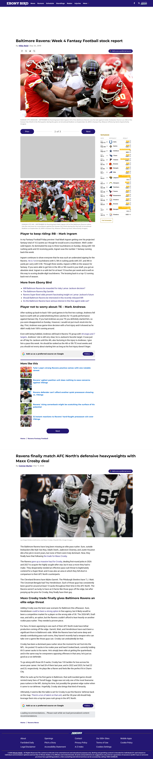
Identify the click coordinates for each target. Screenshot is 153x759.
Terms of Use (102, 742)
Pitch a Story (50, 742)
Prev (27, 131)
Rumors (40, 3)
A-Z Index (79, 747)
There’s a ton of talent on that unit (47, 695)
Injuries (78, 3)
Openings (49, 738)
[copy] (34, 51)
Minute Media (17, 753)
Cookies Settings (103, 747)
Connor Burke (25, 466)
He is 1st (32, 261)
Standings (60, 3)
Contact (78, 738)
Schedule (50, 3)
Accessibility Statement (55, 747)
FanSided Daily (27, 742)
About (23, 738)
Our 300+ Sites (102, 738)
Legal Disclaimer (27, 747)
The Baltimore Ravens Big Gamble (38, 291)
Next (88, 131)
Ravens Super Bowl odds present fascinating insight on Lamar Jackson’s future (58, 294)
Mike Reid (23, 46)
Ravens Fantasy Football (38, 438)
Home (22, 438)
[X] (139, 3)
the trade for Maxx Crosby (55, 556)
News (33, 3)
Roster (69, 3)
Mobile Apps (126, 738)
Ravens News (33, 723)
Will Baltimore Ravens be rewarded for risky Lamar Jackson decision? (54, 288)
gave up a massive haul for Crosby (46, 561)
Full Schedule (107, 220)
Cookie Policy (126, 742)
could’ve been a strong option (45, 611)
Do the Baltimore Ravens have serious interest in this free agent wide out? (56, 301)
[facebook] (134, 3)
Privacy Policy (81, 742)
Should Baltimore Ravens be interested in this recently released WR (53, 298)
